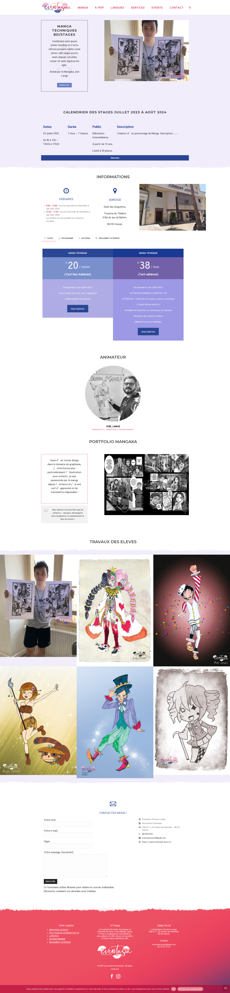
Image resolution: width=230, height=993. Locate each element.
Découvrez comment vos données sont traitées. (70, 891)
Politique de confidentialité (190, 989)
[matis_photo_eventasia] (191, 610)
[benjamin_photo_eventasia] (115, 722)
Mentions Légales (58, 929)
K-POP (99, 7)
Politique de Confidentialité (64, 932)
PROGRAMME (67, 238)
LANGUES (117, 7)
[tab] (49, 238)
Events (157, 7)
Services (138, 7)
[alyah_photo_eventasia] (191, 720)
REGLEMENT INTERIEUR (109, 238)
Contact (177, 7)
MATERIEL (86, 238)
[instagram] (118, 976)
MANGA (83, 7)
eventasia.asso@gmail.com (154, 838)
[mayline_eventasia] (38, 720)
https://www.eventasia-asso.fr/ (156, 842)
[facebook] (112, 976)
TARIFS (50, 238)
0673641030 (147, 834)
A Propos (54, 936)
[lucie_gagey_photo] (115, 610)
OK (173, 989)
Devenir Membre (57, 939)
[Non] (226, 989)
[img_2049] (38, 606)
